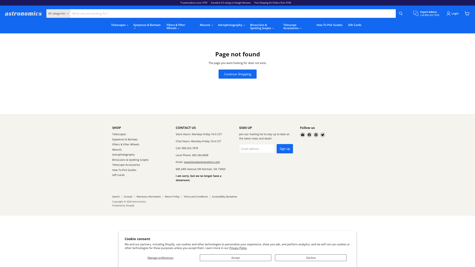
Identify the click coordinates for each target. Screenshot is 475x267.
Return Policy (172, 196)
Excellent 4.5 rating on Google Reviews (231, 2)
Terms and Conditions (196, 196)
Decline (311, 258)
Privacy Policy (238, 248)
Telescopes (118, 25)
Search (116, 196)
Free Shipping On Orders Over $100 (272, 2)
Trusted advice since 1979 (193, 2)
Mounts (205, 25)
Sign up (285, 148)
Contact (128, 196)
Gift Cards (354, 25)
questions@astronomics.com (202, 162)
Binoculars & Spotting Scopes (261, 26)
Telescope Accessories (291, 26)
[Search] (401, 13)
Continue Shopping (237, 74)
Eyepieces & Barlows (146, 25)
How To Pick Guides (330, 25)
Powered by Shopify (123, 205)
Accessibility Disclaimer (224, 196)
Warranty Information (149, 196)
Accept (235, 258)
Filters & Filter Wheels (176, 26)
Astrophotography (230, 25)
